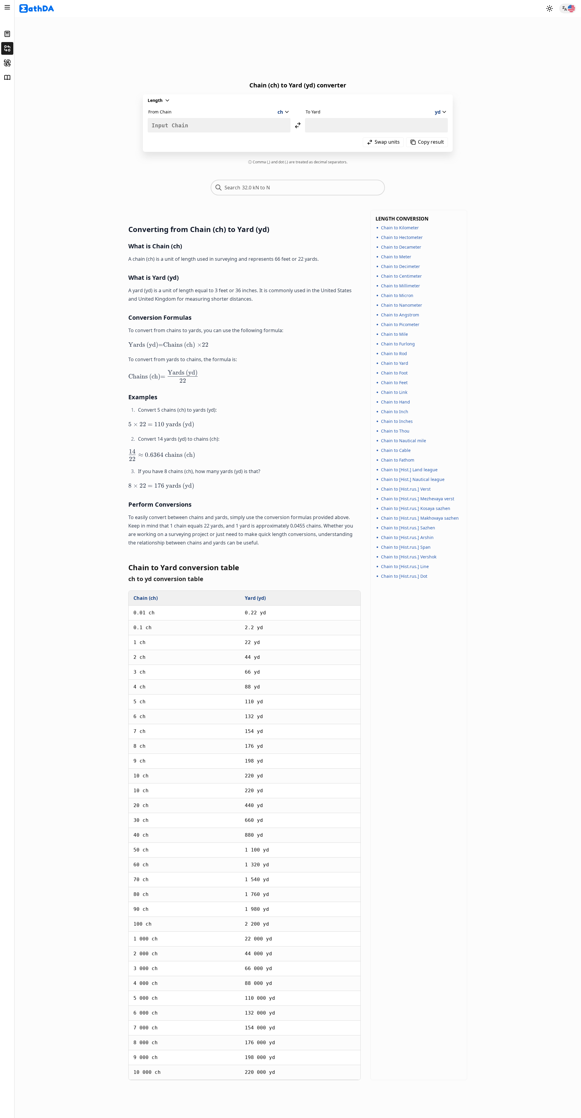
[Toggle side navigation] (7, 7)
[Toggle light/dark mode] (549, 8)
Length (155, 100)
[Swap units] (298, 125)
